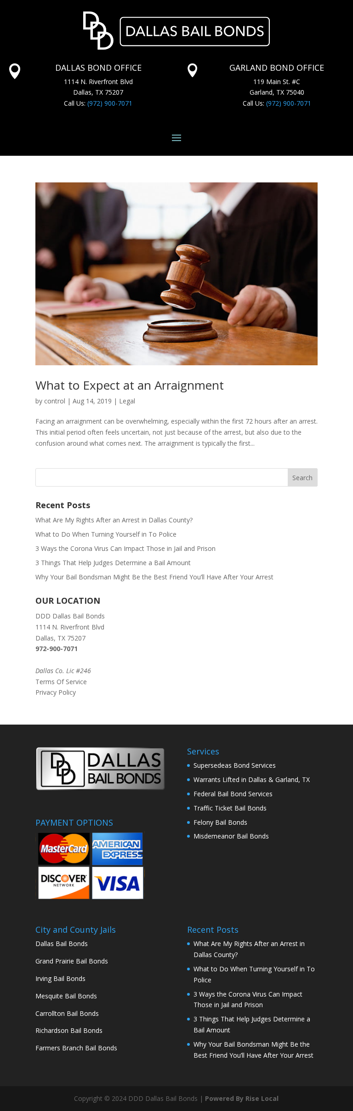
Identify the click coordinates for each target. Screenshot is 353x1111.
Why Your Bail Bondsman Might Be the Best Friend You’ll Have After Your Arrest (154, 577)
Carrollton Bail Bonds (67, 1013)
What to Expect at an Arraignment (129, 385)
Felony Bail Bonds (220, 822)
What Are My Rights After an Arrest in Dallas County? (114, 520)
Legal (127, 401)
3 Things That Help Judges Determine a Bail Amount (113, 562)
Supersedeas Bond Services (235, 765)
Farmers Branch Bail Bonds (76, 1047)
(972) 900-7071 (109, 103)
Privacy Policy (55, 692)
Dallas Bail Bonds (61, 943)
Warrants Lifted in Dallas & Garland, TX (252, 779)
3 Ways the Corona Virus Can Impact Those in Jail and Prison (125, 548)
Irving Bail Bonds (60, 978)
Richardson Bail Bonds (68, 1030)
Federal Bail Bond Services (233, 793)
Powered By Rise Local (242, 1098)
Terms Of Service (61, 681)
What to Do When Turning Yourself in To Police (105, 534)
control (54, 401)
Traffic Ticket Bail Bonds (230, 808)
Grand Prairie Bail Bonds (71, 961)
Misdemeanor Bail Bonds (231, 836)
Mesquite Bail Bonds (66, 996)
